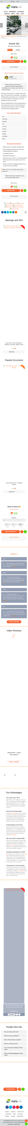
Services (7, 13)
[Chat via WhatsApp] (25, 61)
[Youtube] (17, 1107)
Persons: (14, 517)
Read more (14, 566)
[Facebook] (7, 1107)
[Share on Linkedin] (5, 212)
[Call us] (21, 61)
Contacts (7, 1111)
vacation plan (13, 834)
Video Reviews (14, 630)
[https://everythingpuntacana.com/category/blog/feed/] (16, 212)
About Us (13, 1111)
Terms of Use (21, 1111)
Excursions (20, 11)
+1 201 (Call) (7, 1122)
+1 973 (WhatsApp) (19, 1122)
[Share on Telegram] (13, 212)
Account (12, 1)
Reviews (7, 1116)
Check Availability (10, 531)
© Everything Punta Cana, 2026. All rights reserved (14, 1120)
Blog (17, 13)
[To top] (25, 212)
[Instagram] (14, 1107)
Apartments (12, 11)
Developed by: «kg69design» (14, 1124)
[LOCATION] (14, 50)
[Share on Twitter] (8, 212)
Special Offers (20, 1116)
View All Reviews (14, 621)
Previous (1, 25)
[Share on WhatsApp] (10, 212)
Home (2, 36)
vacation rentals (14, 813)
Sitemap (13, 1116)
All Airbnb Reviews (14, 552)
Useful (13, 13)
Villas (6, 11)
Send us (12, 845)
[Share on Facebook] (2, 212)
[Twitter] (10, 1107)
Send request (11, 61)
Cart (18, 1)
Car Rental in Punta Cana (10, 36)
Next (26, 25)
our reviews (20, 870)
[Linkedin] (21, 1107)
